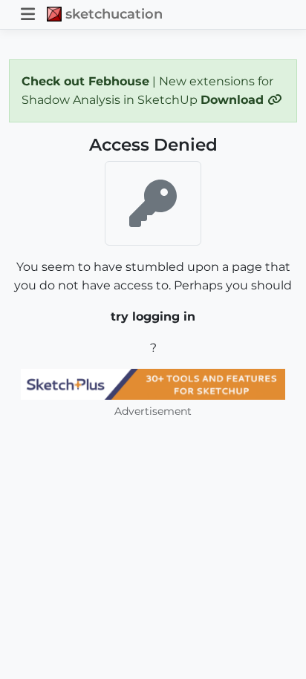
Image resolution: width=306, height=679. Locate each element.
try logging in (153, 316)
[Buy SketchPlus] (153, 384)
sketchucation (114, 14)
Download (234, 100)
